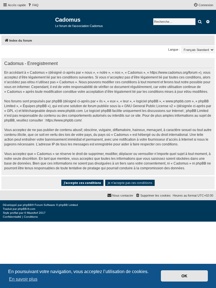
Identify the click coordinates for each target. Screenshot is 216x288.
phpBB (27, 204)
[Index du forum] (28, 21)
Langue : (174, 49)
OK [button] (184, 276)
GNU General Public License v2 (148, 106)
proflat (14, 212)
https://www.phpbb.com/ (64, 120)
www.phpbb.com (70, 111)
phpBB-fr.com (26, 208)
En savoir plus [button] (23, 279)
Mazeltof (32, 212)
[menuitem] (33, 5)
